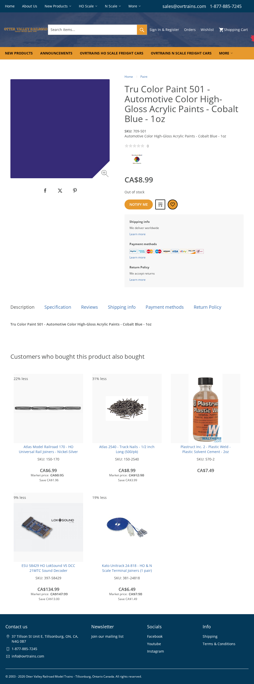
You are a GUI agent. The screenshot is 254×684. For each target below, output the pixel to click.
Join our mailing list (107, 636)
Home (129, 77)
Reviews (89, 307)
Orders (190, 29)
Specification (57, 307)
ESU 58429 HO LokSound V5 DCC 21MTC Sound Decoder (48, 568)
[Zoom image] (105, 174)
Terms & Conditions (219, 643)
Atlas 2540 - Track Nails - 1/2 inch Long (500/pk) (127, 449)
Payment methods (165, 307)
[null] (45, 190)
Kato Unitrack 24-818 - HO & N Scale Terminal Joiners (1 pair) (127, 568)
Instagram (155, 651)
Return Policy (207, 307)
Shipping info (122, 307)
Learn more (137, 234)
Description (22, 307)
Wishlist (207, 29)
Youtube (154, 643)
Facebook (154, 636)
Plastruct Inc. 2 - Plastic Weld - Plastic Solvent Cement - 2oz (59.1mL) (206, 451)
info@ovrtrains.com (28, 656)
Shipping (210, 636)
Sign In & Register (164, 29)
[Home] (26, 29)
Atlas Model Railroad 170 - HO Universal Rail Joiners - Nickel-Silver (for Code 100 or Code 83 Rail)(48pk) (48, 451)
